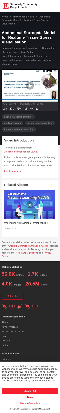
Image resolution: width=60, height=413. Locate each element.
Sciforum (6, 359)
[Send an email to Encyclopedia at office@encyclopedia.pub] (4, 306)
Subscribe (12, 296)
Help (4, 336)
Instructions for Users (13, 331)
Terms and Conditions (26, 252)
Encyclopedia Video (23, 16)
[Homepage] (6, 6)
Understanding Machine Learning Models (26, 222)
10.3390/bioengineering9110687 (21, 151)
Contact (6, 340)
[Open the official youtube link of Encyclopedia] (27, 306)
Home (5, 16)
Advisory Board (10, 326)
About (5, 322)
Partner (6, 345)
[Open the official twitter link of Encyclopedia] (12, 306)
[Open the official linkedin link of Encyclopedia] (19, 306)
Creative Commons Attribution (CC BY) (28, 245)
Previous (1, 212)
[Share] (26, 108)
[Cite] (31, 108)
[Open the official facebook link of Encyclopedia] (35, 306)
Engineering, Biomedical (25, 48)
